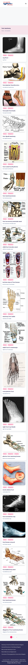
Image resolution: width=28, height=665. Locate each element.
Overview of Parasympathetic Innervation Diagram (13, 654)
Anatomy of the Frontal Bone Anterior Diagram (13, 644)
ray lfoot (5, 58)
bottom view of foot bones (11, 282)
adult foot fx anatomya (10, 347)
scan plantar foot (8, 391)
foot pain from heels (9, 111)
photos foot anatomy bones (11, 456)
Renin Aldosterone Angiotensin (9, 651)
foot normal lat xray (9, 516)
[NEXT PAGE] (17, 637)
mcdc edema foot (8, 490)
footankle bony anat (9, 569)
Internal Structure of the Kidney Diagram (11, 647)
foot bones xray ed (9, 542)
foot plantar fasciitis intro (11, 85)
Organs (16, 453)
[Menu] (25, 3)
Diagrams (10, 55)
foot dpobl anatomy (9, 136)
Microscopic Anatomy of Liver (9, 649)
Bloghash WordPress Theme (14, 662)
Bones (4, 55)
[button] (17, 637)
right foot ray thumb (9, 427)
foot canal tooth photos (10, 166)
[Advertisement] (14, 16)
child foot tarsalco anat (10, 247)
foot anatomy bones (9, 196)
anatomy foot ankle (9, 316)
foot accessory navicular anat (12, 221)
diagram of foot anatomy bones (13, 630)
